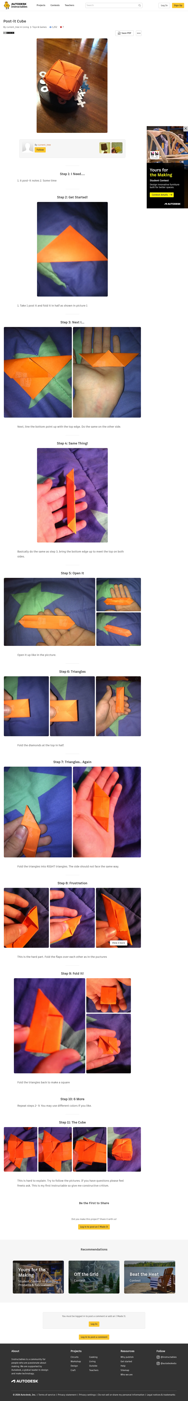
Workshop (76, 1361)
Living (26, 27)
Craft (73, 1370)
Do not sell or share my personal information (121, 1394)
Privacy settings (87, 1394)
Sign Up (178, 5)
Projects (41, 5)
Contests (55, 5)
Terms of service (46, 1394)
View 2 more (118, 942)
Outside (93, 1365)
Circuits (74, 1357)
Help (123, 1365)
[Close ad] (185, 128)
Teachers (69, 5)
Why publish (127, 1357)
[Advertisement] (167, 167)
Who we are (127, 1374)
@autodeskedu (168, 1363)
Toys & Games (39, 27)
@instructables (169, 1357)
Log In (164, 5)
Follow (40, 149)
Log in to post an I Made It (94, 1226)
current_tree (12, 27)
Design (74, 1365)
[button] (138, 33)
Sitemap (125, 1370)
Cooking (93, 1357)
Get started (126, 1361)
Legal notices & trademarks (161, 1394)
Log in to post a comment (94, 1337)
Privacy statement (67, 1394)
